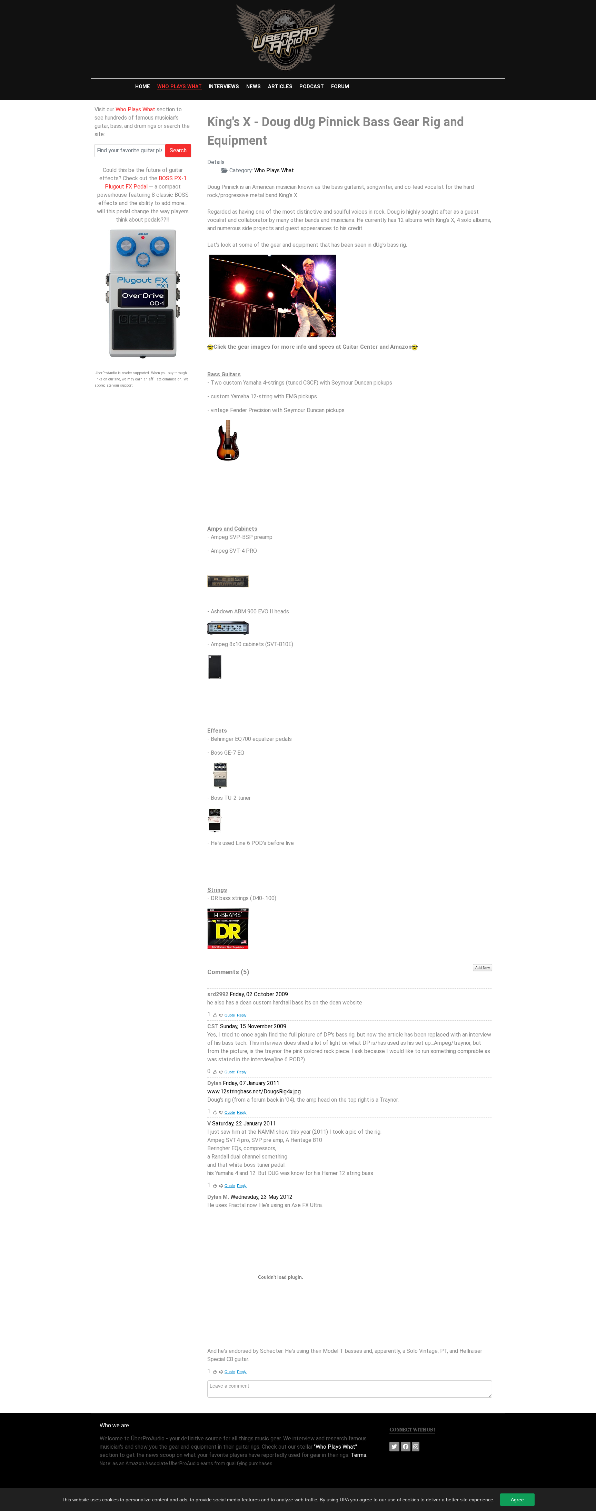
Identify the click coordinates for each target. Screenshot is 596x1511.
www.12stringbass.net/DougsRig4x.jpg (254, 1091)
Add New (482, 967)
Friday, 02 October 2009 (259, 994)
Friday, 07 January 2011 (251, 1083)
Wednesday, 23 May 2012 (261, 1197)
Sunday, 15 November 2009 (253, 1026)
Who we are (114, 1425)
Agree (517, 1499)
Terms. (359, 1455)
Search (178, 150)
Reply (242, 1015)
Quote (230, 1015)
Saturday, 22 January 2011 (244, 1123)
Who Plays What (135, 109)
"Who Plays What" (335, 1446)
